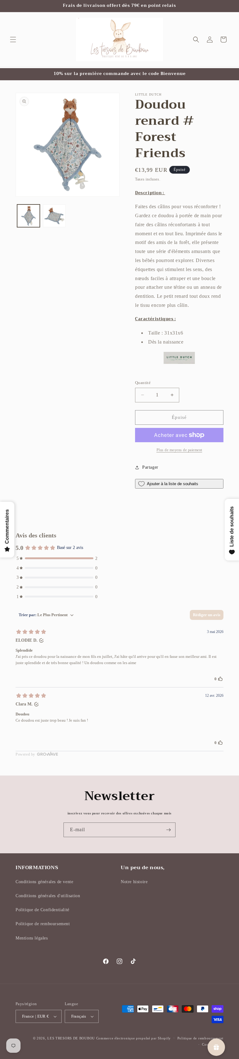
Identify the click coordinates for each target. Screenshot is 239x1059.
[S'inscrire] (168, 829)
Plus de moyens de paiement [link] (179, 450)
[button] (13, 39)
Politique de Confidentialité (42, 909)
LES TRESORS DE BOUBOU (71, 1038)
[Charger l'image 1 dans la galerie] (28, 215)
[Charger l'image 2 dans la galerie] (54, 215)
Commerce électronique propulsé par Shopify (133, 1038)
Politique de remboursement (43, 923)
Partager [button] (150, 467)
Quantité (143, 382)
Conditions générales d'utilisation (48, 895)
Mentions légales (32, 938)
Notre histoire (134, 881)
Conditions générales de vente (44, 881)
